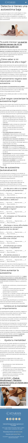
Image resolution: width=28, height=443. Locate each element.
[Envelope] (19, 419)
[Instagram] (7, 419)
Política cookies (20, 427)
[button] (26, 2)
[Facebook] (13, 419)
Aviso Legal (4, 427)
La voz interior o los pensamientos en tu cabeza (12, 86)
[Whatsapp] (16, 419)
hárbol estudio (19, 431)
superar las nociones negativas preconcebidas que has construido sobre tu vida (12, 335)
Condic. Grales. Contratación (11, 429)
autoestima (9, 407)
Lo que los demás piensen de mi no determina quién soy (13, 44)
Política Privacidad (12, 427)
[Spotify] (10, 419)
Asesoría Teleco (17, 434)
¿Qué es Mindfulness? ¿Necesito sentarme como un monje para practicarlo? (14, 381)
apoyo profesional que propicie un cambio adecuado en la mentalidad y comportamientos (13, 278)
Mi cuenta (20, 429)
